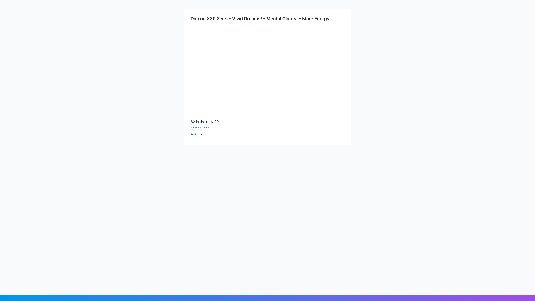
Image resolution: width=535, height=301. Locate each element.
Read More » (197, 134)
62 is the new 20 (205, 122)
